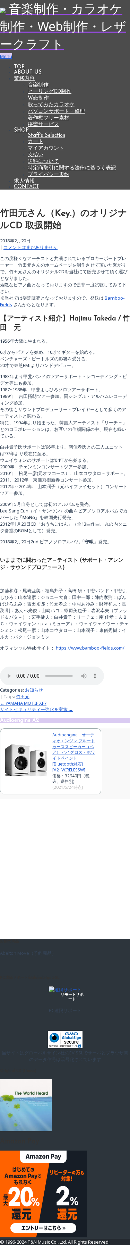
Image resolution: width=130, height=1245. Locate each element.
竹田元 (22, 696)
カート (35, 141)
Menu (6, 56)
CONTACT (26, 187)
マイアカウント (46, 148)
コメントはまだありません (30, 247)
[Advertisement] (65, 867)
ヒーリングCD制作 (49, 91)
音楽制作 (38, 85)
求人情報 (24, 181)
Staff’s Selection (46, 135)
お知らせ (34, 690)
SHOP (21, 130)
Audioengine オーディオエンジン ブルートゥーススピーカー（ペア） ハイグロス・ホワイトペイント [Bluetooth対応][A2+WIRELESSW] (73, 752)
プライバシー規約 (48, 174)
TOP (19, 67)
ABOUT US (28, 72)
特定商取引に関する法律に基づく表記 (72, 168)
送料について (43, 161)
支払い (35, 155)
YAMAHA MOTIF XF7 (23, 703)
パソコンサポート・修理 (56, 111)
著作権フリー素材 (48, 118)
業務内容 (24, 78)
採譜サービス (43, 124)
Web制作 (38, 98)
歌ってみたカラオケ (51, 105)
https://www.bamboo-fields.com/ (90, 648)
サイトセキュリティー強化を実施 (36, 709)
